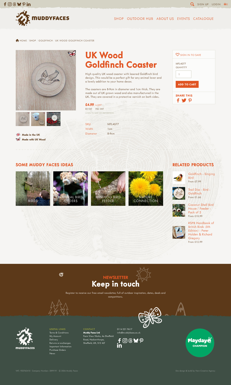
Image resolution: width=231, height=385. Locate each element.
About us (165, 18)
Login (216, 4)
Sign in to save (190, 54)
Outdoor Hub (140, 18)
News (52, 353)
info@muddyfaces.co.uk (128, 332)
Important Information (61, 346)
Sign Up (203, 4)
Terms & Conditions (59, 332)
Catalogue (203, 18)
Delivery (54, 339)
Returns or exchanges (60, 342)
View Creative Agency (205, 370)
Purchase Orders (58, 349)
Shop (119, 18)
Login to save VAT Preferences (99, 113)
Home (23, 40)
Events (183, 18)
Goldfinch (45, 40)
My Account (55, 335)
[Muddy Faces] (42, 25)
